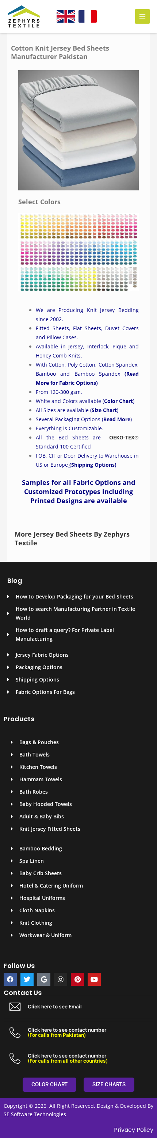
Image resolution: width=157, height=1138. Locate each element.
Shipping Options (91, 464)
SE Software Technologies (35, 1114)
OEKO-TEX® (124, 437)
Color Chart (118, 401)
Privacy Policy (133, 1130)
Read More (116, 419)
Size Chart (104, 410)
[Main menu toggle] (142, 16)
